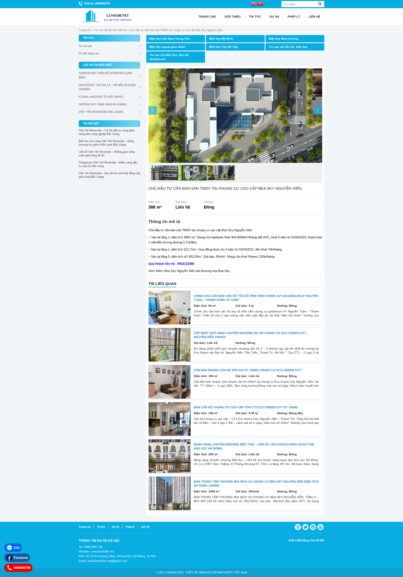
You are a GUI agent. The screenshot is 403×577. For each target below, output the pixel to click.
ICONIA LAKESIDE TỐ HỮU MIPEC (101, 96)
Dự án (274, 16)
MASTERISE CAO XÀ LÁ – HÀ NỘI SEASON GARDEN (107, 87)
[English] (253, 3)
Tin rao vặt (85, 46)
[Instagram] (313, 527)
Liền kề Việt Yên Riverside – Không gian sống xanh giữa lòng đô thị (107, 153)
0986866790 (22, 567)
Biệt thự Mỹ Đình (221, 38)
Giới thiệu (232, 16)
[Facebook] (298, 527)
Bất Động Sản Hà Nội (310, 540)
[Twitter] (305, 527)
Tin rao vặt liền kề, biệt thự (110, 30)
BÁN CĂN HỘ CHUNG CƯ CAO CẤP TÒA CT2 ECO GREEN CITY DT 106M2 (246, 407)
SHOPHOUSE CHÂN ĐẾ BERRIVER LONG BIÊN (105, 75)
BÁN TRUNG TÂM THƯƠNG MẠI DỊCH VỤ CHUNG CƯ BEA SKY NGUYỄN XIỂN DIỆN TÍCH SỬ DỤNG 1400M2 (256, 483)
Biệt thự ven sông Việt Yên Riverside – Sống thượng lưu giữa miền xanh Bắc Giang (106, 143)
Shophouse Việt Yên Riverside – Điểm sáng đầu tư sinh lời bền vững (108, 164)
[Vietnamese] (260, 3)
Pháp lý (294, 16)
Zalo (17, 547)
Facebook (21, 557)
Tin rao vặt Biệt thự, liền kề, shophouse (169, 57)
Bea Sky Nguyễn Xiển (237, 230)
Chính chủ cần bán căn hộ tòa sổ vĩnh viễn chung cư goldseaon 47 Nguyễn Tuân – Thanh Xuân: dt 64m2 (256, 298)
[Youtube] (320, 527)
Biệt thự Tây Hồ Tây (223, 46)
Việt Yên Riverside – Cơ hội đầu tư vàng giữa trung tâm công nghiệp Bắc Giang (107, 132)
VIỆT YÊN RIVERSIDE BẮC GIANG (101, 112)
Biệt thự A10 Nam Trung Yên (169, 38)
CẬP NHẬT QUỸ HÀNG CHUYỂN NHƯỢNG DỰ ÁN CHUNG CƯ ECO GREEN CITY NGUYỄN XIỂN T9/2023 (250, 335)
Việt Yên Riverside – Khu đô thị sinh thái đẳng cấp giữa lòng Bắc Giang (109, 175)
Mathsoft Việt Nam (232, 572)
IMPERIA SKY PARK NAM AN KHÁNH (102, 104)
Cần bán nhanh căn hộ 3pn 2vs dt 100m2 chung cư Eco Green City (247, 370)
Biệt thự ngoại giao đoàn (167, 46)
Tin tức (255, 16)
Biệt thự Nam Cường (283, 38)
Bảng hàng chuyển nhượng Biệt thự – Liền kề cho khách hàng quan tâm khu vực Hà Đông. (254, 446)
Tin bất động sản (89, 53)
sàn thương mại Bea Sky (212, 271)
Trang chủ (207, 16)
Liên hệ (314, 16)
